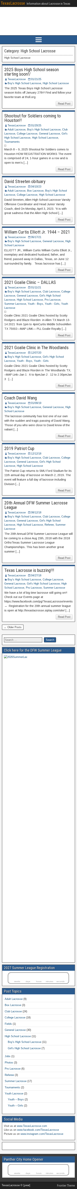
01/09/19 (36, 403)
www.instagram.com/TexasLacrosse (42, 1133)
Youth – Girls (15, 1105)
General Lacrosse (49, 133)
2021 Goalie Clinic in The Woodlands (36, 347)
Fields (8, 1023)
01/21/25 (36, 79)
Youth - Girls (52, 303)
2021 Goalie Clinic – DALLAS (30, 282)
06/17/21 (36, 237)
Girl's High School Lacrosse (43, 583)
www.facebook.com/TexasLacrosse (38, 1129)
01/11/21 (36, 287)
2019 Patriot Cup (19, 448)
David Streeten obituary (24, 181)
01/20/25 (36, 125)
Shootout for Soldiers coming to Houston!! (32, 118)
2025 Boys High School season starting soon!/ (31, 72)
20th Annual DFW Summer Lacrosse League (36, 505)
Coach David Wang (20, 397)
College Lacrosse (27, 133)
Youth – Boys (16, 1099)
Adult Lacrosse (16, 129)
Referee (49, 524)
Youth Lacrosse (14, 1093)
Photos (9, 1062)
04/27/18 (36, 575)
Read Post (64, 103)
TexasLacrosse (13, 3)
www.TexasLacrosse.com (32, 1125)
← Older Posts (13, 627)
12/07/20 (36, 352)
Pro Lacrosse (52, 299)
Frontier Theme (66, 1185)
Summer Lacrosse (15, 303)
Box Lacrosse (35, 190)
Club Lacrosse (51, 291)
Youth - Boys (35, 303)
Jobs (7, 1056)
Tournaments (12, 141)
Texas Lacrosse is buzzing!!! (29, 570)
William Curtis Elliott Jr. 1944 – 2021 (37, 232)
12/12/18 (36, 453)
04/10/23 (36, 186)
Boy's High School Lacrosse (24, 83)
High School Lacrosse (56, 83)
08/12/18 (36, 512)
